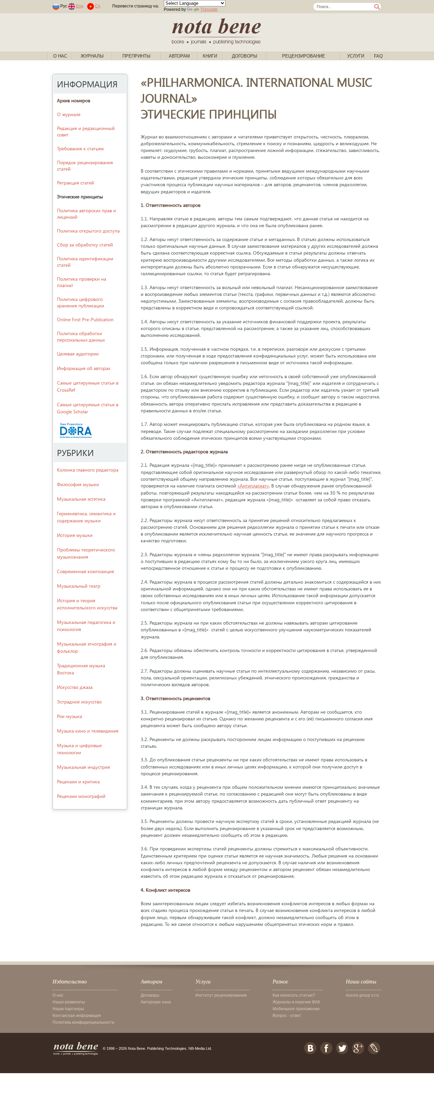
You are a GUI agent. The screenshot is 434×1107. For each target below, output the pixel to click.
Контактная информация (77, 1015)
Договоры (244, 56)
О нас (60, 56)
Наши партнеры (68, 1008)
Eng (79, 6)
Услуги (355, 56)
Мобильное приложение (296, 1008)
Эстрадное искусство (79, 701)
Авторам (179, 56)
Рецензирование (303, 56)
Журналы (92, 56)
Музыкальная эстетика (81, 499)
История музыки (75, 535)
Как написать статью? (294, 995)
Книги (210, 56)
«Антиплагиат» (253, 485)
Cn (97, 6)
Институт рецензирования (221, 995)
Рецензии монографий (81, 796)
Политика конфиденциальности (83, 1022)
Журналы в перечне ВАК (296, 1002)
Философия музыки (78, 484)
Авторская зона (156, 1002)
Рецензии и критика (78, 781)
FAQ (378, 56)
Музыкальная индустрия (83, 767)
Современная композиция (85, 571)
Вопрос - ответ (287, 1015)
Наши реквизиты (69, 1002)
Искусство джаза (75, 687)
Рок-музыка (69, 716)
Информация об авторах (83, 368)
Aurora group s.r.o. (363, 995)
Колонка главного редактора (87, 469)
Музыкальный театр (78, 586)
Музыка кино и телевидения (87, 731)
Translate (209, 9)
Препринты (136, 56)
